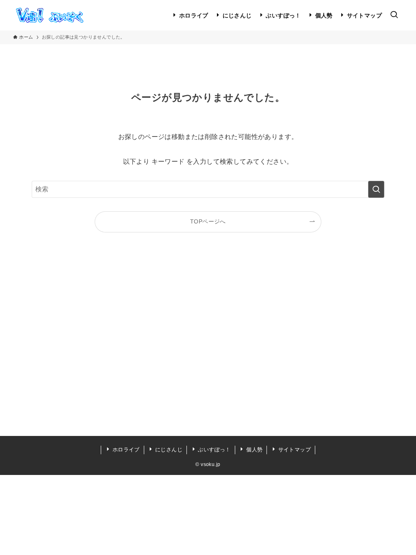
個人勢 (254, 450)
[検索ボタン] (394, 15)
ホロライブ (124, 450)
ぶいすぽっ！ (213, 450)
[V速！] (49, 15)
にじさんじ (168, 450)
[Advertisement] (208, 349)
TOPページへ (208, 221)
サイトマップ (293, 450)
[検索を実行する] (376, 189)
